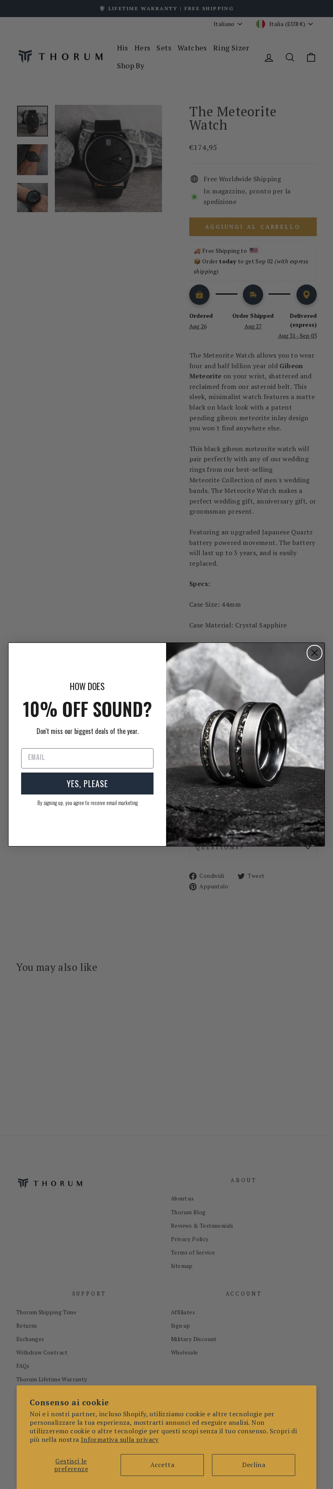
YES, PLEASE (87, 783)
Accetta (162, 1464)
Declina (253, 1464)
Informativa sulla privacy (120, 1439)
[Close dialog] (314, 653)
